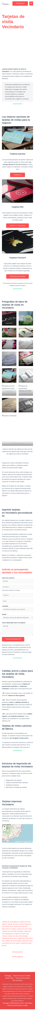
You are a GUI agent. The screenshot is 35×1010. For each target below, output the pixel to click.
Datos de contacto (8, 578)
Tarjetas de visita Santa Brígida (18, 936)
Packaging (8, 976)
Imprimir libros (9, 978)
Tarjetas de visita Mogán (13, 941)
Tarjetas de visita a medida (21, 976)
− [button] (4, 829)
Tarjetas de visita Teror (9, 938)
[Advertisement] (17, 48)
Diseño (4, 614)
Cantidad (5, 606)
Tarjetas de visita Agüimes (10, 922)
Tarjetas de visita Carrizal (15, 924)
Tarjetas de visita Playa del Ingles (12, 931)
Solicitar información (13, 639)
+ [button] (4, 826)
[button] (20, 3)
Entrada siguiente (17, 957)
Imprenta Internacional (22, 978)
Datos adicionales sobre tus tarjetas (14, 623)
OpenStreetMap (28, 842)
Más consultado (17, 980)
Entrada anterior (17, 952)
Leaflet (17, 842)
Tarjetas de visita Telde (24, 929)
